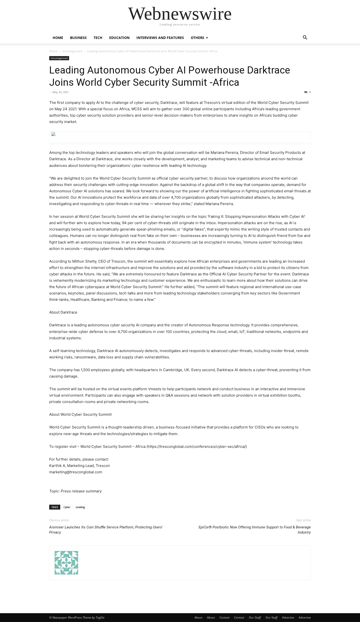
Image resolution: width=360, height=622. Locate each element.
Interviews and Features (160, 37)
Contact (224, 617)
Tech (98, 37)
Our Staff (255, 617)
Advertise (288, 617)
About (198, 617)
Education (119, 37)
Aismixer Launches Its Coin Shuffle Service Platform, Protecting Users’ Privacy (106, 530)
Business (78, 37)
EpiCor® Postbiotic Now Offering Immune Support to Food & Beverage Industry (255, 530)
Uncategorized (72, 51)
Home (58, 37)
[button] (305, 38)
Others (197, 37)
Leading (80, 507)
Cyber (66, 507)
